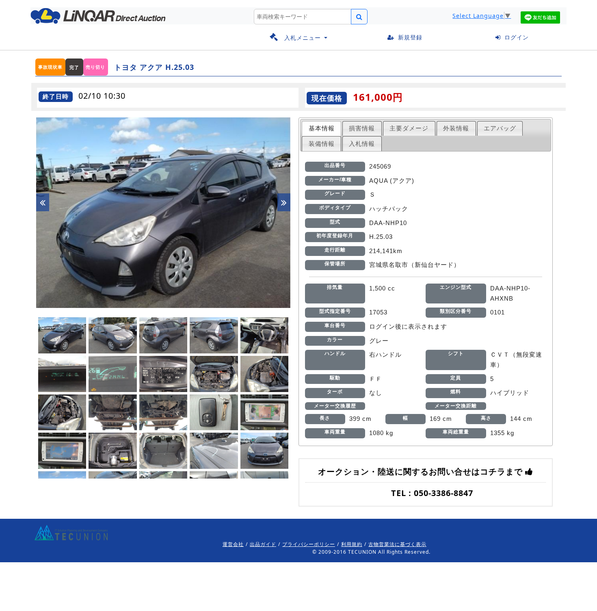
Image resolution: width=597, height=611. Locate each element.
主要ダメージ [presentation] (408, 128)
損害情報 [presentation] (362, 128)
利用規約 (351, 544)
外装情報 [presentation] (456, 128)
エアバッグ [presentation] (500, 128)
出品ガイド (263, 544)
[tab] (321, 128)
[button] (298, 37)
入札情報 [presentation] (362, 143)
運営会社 (233, 544)
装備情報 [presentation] (322, 143)
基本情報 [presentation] (322, 128)
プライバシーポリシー (308, 544)
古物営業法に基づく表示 (397, 544)
